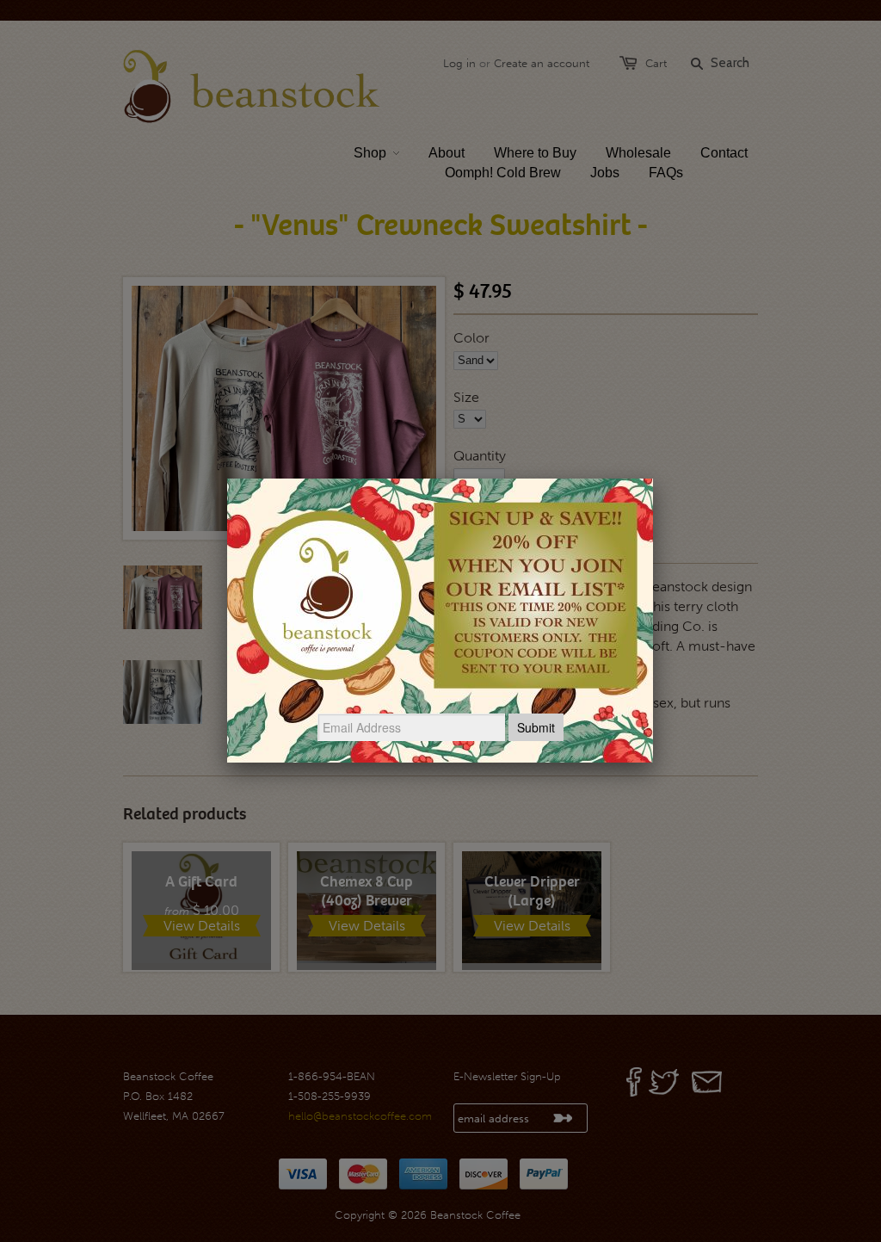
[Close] (653, 478)
